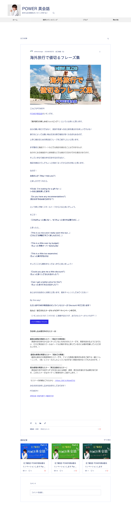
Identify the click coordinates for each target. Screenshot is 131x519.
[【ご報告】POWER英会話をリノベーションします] (96, 451)
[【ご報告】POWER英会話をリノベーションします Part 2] (65, 451)
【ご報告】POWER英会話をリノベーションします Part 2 (65, 465)
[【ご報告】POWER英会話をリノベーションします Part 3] (34, 451)
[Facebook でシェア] (31, 423)
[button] (108, 38)
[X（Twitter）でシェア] (36, 423)
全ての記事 (23, 38)
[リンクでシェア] (45, 423)
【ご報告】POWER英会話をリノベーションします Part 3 (34, 465)
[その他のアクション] (100, 51)
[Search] (54, 13)
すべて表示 (107, 440)
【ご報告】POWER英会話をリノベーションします (96, 464)
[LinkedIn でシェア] (40, 423)
